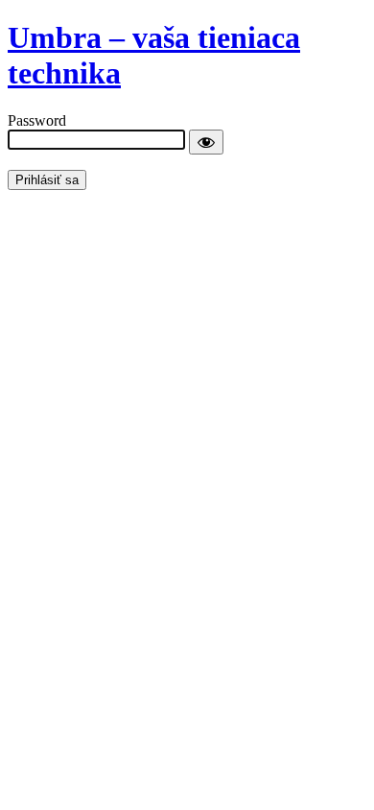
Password (37, 120)
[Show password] (206, 142)
